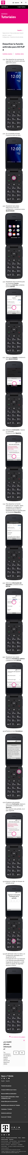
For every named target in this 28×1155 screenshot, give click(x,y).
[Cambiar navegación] (22, 7)
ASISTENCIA (4, 7)
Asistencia (4, 14)
